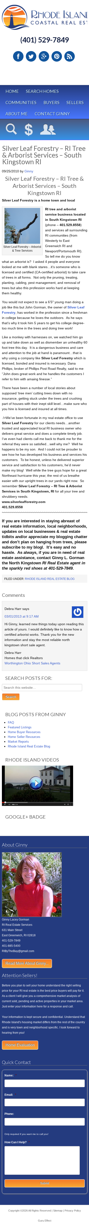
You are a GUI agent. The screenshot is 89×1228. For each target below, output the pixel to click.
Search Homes (42, 91)
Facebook (18, 56)
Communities (20, 102)
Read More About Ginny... (26, 963)
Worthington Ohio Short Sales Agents (32, 663)
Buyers (51, 102)
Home (12, 91)
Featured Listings (20, 727)
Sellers (75, 102)
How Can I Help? (17, 1142)
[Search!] (11, 130)
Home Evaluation (20, 1045)
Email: (10, 1094)
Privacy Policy (73, 1210)
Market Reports (18, 741)
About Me (16, 113)
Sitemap (57, 1210)
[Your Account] (48, 130)
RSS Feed (69, 56)
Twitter (31, 56)
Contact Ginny (52, 113)
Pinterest (57, 56)
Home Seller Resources (24, 737)
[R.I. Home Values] (29, 130)
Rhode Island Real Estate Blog (50, 579)
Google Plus (44, 56)
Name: (11, 1075)
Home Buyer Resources (24, 732)
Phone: (9, 1114)
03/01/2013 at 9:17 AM (22, 616)
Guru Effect (44, 1220)
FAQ (11, 722)
